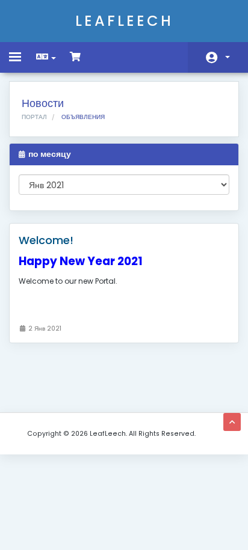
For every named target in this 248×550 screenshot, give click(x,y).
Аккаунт (218, 57)
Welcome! (46, 240)
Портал (34, 117)
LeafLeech (124, 21)
